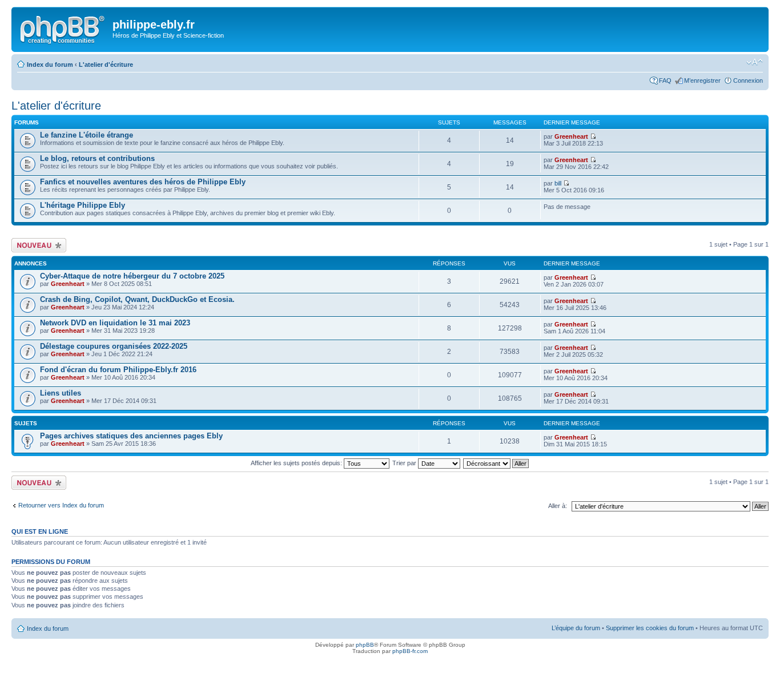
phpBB (365, 645)
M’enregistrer (702, 80)
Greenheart (571, 136)
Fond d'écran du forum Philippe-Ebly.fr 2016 (118, 369)
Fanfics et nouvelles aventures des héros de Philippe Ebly (143, 182)
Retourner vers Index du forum (61, 505)
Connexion (748, 80)
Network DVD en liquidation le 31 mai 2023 (115, 323)
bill (557, 183)
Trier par (405, 463)
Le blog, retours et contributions (97, 158)
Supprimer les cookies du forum (650, 627)
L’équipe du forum (576, 627)
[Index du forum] (63, 28)
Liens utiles (60, 393)
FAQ (665, 80)
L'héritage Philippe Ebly (82, 205)
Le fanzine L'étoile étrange (86, 135)
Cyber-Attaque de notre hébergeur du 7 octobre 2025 (132, 276)
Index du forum (50, 64)
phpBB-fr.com (410, 651)
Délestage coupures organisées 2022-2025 (113, 346)
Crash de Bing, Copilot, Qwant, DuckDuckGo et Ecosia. (137, 299)
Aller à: (557, 505)
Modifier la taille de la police (754, 62)
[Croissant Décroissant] (496, 463)
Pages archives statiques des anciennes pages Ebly (131, 436)
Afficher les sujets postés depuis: (297, 463)
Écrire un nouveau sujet (36, 245)
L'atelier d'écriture (106, 64)
